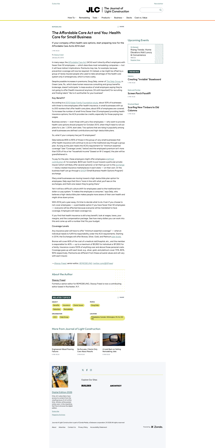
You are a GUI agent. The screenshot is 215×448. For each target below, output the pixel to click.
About (54, 427)
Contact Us (72, 427)
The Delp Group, (113, 81)
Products (106, 18)
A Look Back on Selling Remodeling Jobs (112, 350)
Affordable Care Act (77, 62)
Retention (56, 309)
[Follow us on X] (83, 370)
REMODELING (85, 263)
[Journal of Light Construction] (107, 10)
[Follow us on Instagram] (91, 370)
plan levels (116, 236)
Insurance (66, 305)
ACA (55, 317)
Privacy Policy (83, 427)
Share (122, 26)
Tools (94, 18)
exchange (120, 165)
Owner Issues (78, 305)
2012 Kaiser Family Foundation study (82, 102)
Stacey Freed (58, 55)
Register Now (135, 60)
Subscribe (56, 4)
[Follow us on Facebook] (87, 370)
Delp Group (64, 317)
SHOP (83, 170)
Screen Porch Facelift (139, 93)
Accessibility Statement (98, 427)
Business (118, 18)
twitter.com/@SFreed (103, 263)
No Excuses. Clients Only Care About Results (87, 350)
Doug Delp (95, 305)
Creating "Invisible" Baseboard (144, 79)
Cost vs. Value (141, 18)
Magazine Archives (58, 415)
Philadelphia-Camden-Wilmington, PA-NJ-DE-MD (107, 318)
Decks (129, 18)
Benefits (56, 305)
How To (71, 18)
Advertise (62, 427)
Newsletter (158, 4)
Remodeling (84, 18)
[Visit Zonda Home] (153, 426)
